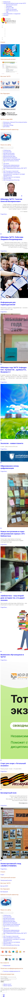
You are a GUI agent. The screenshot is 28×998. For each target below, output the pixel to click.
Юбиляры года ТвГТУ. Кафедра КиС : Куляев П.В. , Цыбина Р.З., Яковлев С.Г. (14, 369)
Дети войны (6, 126)
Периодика (9, 6)
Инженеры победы (8, 125)
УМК (7, 12)
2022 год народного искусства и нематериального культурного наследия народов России (14, 174)
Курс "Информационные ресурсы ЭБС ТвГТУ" (15, 168)
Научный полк (7, 123)
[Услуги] (10, 56)
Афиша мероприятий (8, 155)
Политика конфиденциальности (11, 971)
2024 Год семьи (7, 178)
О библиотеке (7, 150)
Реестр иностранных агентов (11, 160)
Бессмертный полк (9, 793)
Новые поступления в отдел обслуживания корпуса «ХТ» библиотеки (13, 533)
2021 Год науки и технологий (10, 171)
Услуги (2, 874)
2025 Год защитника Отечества (11, 180)
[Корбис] (10, 960)
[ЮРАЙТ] (17, 952)
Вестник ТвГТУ (4, 886)
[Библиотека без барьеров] (10, 107)
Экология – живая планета (12, 443)
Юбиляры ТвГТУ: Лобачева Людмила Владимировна (12, 238)
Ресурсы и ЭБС (10, 8)
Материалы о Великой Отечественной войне (15, 122)
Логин (2, 977)
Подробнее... (4, 214)
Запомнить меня (5, 980)
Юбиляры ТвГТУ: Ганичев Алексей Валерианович (11, 200)
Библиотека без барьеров (10, 157)
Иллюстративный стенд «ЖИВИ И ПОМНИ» (11, 864)
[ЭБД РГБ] (20, 960)
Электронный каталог (11, 5)
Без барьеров (4, 891)
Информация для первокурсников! (8, 303)
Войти (2, 981)
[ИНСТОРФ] (6, 960)
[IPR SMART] (10, 952)
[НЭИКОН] (13, 960)
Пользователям (7, 152)
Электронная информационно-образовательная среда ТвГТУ (11, 165)
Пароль (3, 978)
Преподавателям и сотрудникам (11, 13)
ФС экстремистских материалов (11, 159)
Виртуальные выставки (9, 156)
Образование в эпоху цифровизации (10, 467)
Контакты (5, 15)
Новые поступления (11, 9)
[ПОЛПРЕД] (20, 952)
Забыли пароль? (7, 985)
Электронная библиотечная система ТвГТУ (14, 3)
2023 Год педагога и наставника (11, 177)
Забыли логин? (7, 984)
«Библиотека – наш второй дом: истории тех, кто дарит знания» (13, 598)
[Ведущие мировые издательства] (17, 960)
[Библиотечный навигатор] (6, 142)
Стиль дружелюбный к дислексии (8, 109)
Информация (6, 2)
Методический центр (8, 153)
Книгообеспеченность (12, 10)
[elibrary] (3, 952)
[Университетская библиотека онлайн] (13, 952)
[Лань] (6, 952)
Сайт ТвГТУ (6, 163)
